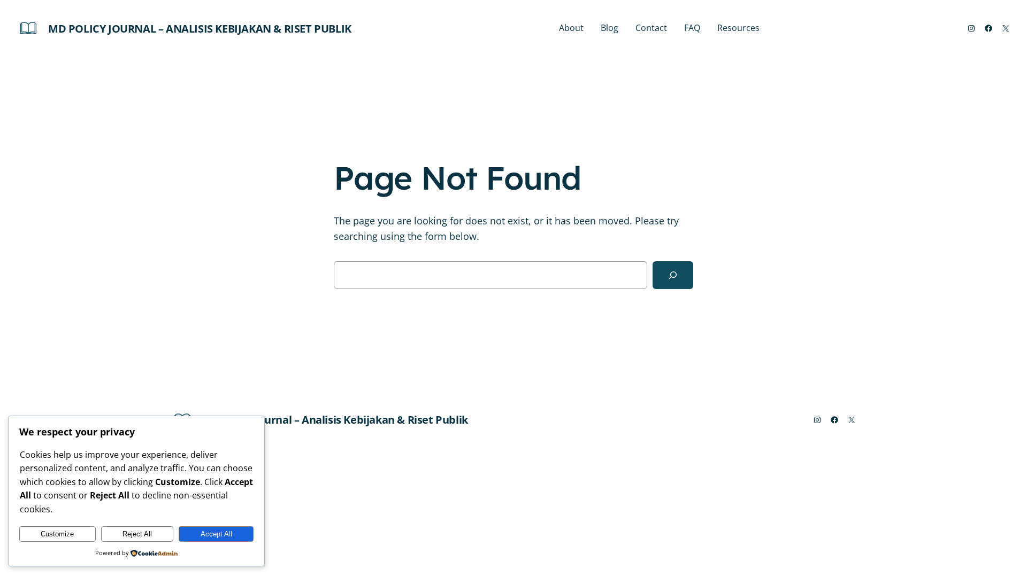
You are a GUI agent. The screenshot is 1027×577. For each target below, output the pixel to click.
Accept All (216, 534)
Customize (57, 534)
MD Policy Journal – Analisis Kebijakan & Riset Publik (199, 28)
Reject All (137, 534)
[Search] (673, 275)
